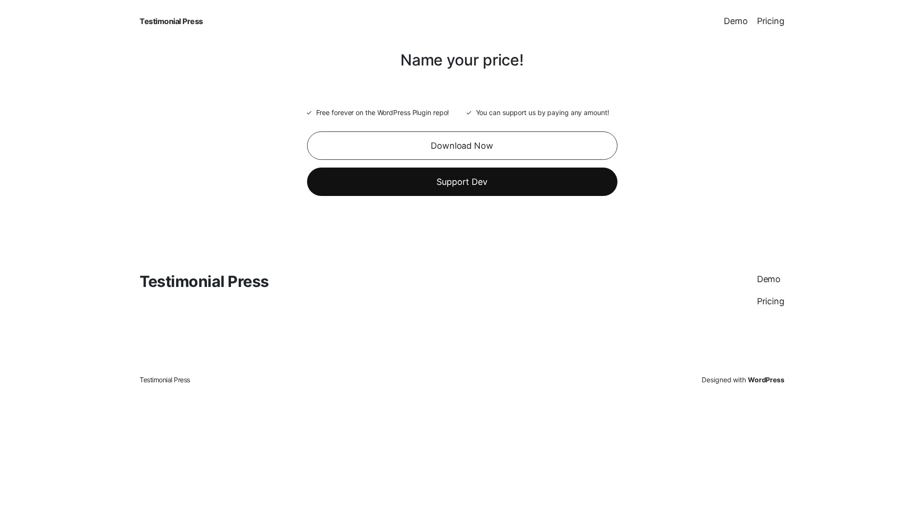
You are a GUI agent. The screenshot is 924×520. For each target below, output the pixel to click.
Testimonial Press (171, 21)
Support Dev (462, 182)
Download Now (462, 146)
